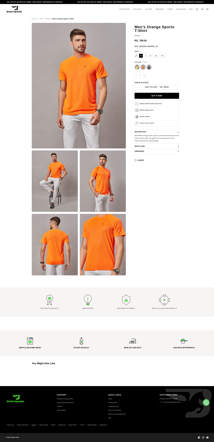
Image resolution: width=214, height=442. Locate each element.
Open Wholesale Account (65, 402)
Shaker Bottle (92, 425)
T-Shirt (82, 425)
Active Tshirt (72, 425)
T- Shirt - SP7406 (44, 19)
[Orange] (144, 68)
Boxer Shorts (43, 425)
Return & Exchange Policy (117, 414)
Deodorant (103, 425)
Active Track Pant (22, 425)
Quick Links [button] (114, 395)
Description (140, 132)
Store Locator (61, 410)
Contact (59, 406)
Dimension (139, 151)
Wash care (140, 146)
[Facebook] (199, 438)
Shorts (53, 425)
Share (141, 160)
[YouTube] (207, 438)
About (110, 399)
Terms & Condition (114, 410)
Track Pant (10, 425)
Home (34, 19)
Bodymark (11, 437)
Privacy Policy (112, 402)
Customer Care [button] (168, 395)
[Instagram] (203, 438)
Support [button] (62, 395)
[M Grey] (149, 68)
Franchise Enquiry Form (65, 399)
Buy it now (156, 96)
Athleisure (61, 425)
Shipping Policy (113, 406)
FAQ (109, 418)
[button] (124, 9)
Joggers (34, 425)
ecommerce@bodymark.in (172, 402)
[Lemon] (138, 68)
